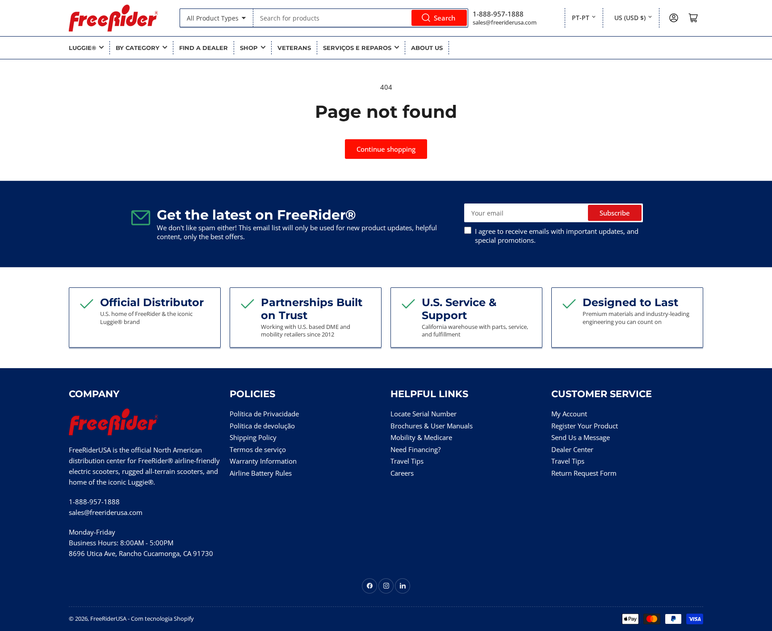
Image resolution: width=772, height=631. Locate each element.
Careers (402, 473)
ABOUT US (427, 47)
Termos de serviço (258, 449)
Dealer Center (572, 449)
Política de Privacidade (264, 413)
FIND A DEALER (203, 47)
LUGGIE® (82, 47)
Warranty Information (263, 461)
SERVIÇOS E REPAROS (357, 47)
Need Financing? (415, 449)
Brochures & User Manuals (431, 425)
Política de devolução (262, 425)
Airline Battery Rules (261, 473)
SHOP (249, 47)
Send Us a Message (580, 437)
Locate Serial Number (423, 413)
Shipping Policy (253, 437)
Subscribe (615, 212)
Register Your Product (584, 425)
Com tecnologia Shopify (162, 618)
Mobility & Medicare (421, 437)
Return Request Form (584, 473)
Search (444, 17)
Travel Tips (407, 461)
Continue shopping (386, 149)
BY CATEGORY (137, 47)
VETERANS (294, 47)
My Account (569, 413)
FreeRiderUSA (108, 618)
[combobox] (360, 17)
